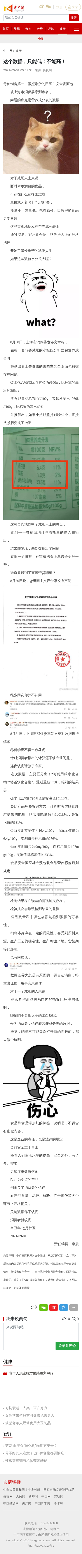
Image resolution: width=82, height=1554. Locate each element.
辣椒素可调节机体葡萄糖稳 (26, 1461)
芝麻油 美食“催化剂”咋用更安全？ (31, 1446)
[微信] (43, 1307)
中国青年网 (42, 1503)
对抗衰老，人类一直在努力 (26, 1408)
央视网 (7, 1496)
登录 (75, 7)
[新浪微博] (53, 1307)
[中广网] (14, 7)
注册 (59, 7)
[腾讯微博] (63, 1307)
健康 (19, 51)
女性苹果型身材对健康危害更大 (29, 1415)
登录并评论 (67, 1346)
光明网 (58, 1496)
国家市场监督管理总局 (59, 1489)
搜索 (74, 17)
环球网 (58, 1503)
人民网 (20, 1496)
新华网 (33, 1496)
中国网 (46, 1496)
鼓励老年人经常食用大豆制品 (28, 1423)
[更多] (73, 1307)
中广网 (7, 51)
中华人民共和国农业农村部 (21, 1489)
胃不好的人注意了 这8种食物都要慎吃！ (36, 1453)
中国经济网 (11, 1503)
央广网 (26, 1503)
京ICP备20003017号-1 (41, 1545)
